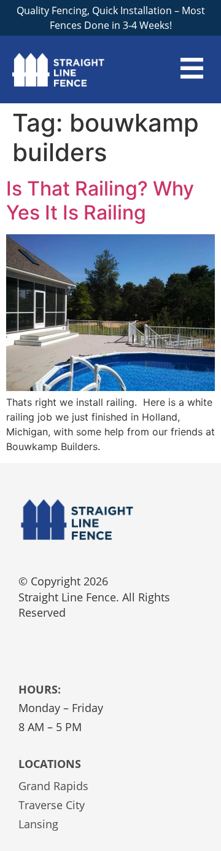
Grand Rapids (53, 785)
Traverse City (51, 805)
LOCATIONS (49, 763)
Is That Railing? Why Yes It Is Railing (100, 200)
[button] (192, 69)
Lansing (38, 824)
